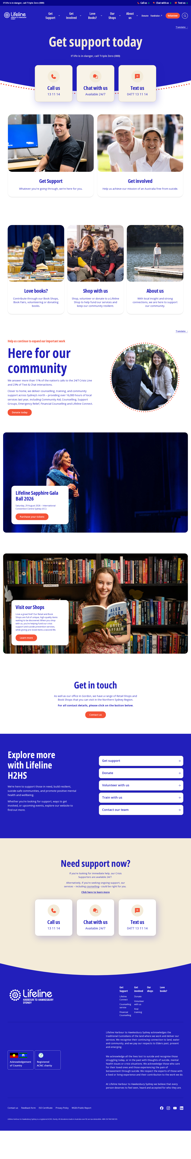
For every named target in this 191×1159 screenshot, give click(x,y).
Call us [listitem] (145, 3)
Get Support (124, 989)
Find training (138, 1011)
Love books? (163, 989)
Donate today (20, 412)
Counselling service (125, 1006)
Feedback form (28, 1107)
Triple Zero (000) (35, 2)
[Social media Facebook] (161, 1108)
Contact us (95, 714)
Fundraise (155, 15)
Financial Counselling (125, 1014)
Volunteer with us (139, 1003)
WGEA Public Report (81, 1107)
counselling (93, 886)
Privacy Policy (62, 1107)
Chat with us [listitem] (163, 3)
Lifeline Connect (124, 998)
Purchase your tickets (32, 516)
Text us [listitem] (183, 3)
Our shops (150, 989)
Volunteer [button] (173, 15)
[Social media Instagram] (168, 1108)
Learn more (26, 637)
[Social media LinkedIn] (181, 1108)
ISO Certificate (45, 1107)
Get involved (138, 989)
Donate (145, 15)
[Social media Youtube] (175, 1108)
